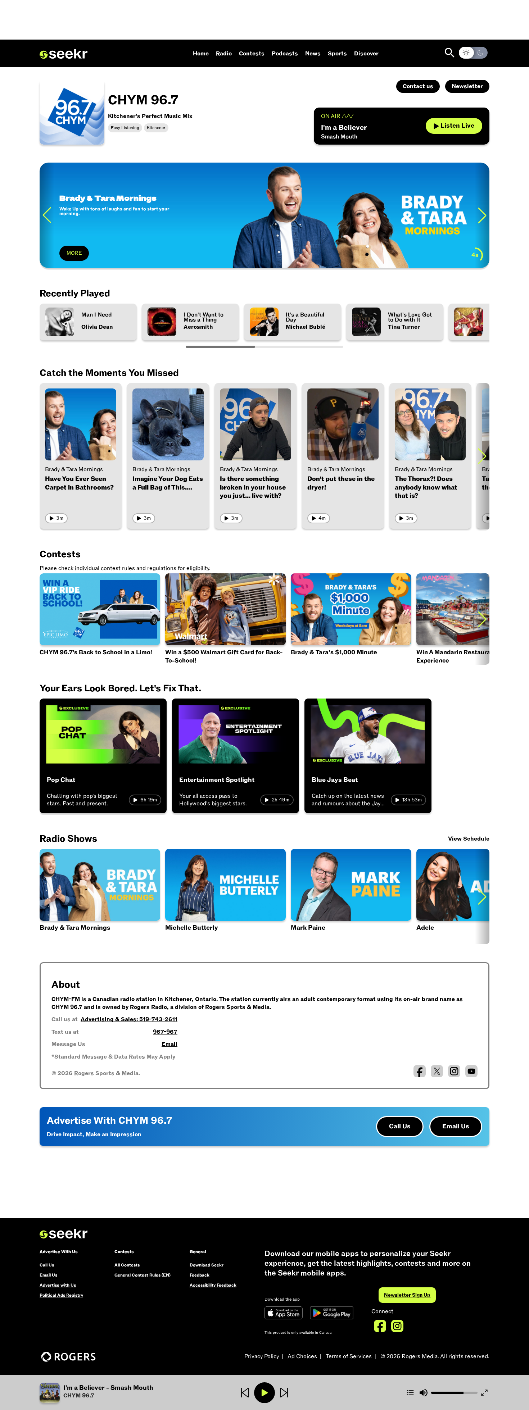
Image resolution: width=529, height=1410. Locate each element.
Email (169, 1044)
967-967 (165, 1032)
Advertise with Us (58, 1285)
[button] (225, 896)
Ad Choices (302, 1356)
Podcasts (285, 54)
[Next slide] (482, 215)
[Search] (449, 53)
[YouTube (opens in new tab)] (471, 1071)
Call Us (400, 1126)
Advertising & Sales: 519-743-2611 (129, 1019)
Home (201, 54)
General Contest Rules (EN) (142, 1275)
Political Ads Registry (61, 1295)
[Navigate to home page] (63, 54)
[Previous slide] (47, 215)
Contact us (418, 86)
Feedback (199, 1275)
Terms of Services (349, 1356)
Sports (337, 54)
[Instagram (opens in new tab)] (454, 1071)
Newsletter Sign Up (407, 1295)
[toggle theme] (473, 53)
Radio (224, 54)
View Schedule (468, 839)
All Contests (127, 1265)
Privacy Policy (261, 1356)
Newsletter (467, 86)
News (313, 54)
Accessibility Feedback (213, 1285)
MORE (74, 253)
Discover (366, 54)
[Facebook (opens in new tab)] (419, 1071)
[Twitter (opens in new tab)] (437, 1071)
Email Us (455, 1126)
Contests (251, 54)
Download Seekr (206, 1265)
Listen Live (457, 126)
